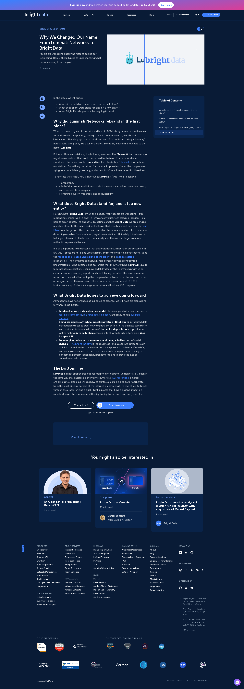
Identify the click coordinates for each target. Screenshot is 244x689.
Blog (42, 28)
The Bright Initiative (81, 343)
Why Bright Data (56, 28)
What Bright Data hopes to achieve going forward (180, 127)
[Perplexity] (186, 570)
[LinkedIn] (180, 552)
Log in (196, 15)
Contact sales (182, 15)
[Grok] (203, 570)
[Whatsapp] (180, 588)
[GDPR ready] (182, 664)
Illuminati (124, 162)
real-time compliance (70, 314)
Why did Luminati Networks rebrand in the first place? (178, 111)
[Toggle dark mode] (200, 28)
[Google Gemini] (192, 570)
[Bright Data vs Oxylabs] (121, 480)
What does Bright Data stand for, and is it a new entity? (179, 120)
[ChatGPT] (180, 570)
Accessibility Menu (45, 681)
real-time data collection (96, 314)
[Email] (186, 588)
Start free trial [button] (211, 15)
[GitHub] (192, 552)
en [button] (168, 15)
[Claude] (197, 570)
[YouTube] (186, 552)
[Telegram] (192, 588)
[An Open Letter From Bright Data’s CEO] (65, 480)
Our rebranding (120, 377)
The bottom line (166, 133)
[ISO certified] (162, 664)
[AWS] (42, 647)
